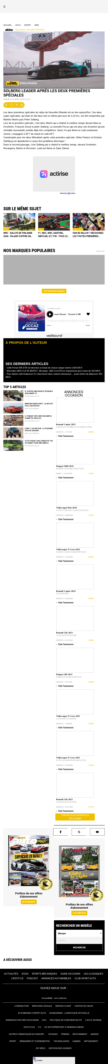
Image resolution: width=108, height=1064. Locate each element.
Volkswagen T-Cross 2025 (68, 716)
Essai (25, 974)
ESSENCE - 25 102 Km (64, 557)
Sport (27, 25)
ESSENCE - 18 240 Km (64, 599)
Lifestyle (17, 978)
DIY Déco (40, 1048)
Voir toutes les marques (54, 291)
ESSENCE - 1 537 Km (64, 432)
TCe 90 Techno (62, 594)
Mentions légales (42, 1006)
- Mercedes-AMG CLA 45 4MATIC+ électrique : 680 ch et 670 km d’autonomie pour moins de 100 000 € (52, 371)
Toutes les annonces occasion (75, 817)
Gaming (77, 1041)
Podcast (32, 978)
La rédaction (21, 1006)
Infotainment (80, 1034)
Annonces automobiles (56, 978)
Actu (18, 25)
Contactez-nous (84, 1006)
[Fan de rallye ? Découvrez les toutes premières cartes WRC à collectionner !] (89, 222)
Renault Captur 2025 (66, 424)
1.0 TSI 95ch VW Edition (66, 719)
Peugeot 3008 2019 (65, 466)
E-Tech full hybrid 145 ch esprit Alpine (74, 427)
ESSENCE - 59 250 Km (64, 765)
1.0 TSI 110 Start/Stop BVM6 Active (71, 760)
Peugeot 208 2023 (64, 674)
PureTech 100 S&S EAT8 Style (68, 677)
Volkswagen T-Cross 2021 (68, 758)
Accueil (7, 25)
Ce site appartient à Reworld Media (64, 1027)
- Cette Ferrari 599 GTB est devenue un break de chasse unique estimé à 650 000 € (43, 368)
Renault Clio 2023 (64, 633)
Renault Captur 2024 (66, 591)
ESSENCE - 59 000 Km (64, 515)
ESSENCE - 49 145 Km (64, 640)
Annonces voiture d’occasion (22, 1020)
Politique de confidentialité (66, 1020)
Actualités (11, 974)
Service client (63, 1006)
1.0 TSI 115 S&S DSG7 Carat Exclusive (72, 510)
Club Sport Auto (85, 978)
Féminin (65, 1034)
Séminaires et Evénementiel (35, 1041)
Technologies (61, 1041)
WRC (36, 25)
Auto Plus (29, 1027)
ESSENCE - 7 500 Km (64, 724)
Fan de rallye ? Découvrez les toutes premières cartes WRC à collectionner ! (88, 234)
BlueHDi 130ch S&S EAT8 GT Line (70, 469)
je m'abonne (28, 902)
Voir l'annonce (65, 435)
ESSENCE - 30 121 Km (64, 807)
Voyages (53, 1034)
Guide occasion (70, 974)
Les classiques (93, 974)
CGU (44, 1020)
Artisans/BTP (91, 1041)
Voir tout (100, 251)
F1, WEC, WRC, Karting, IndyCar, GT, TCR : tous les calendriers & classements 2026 (53, 234)
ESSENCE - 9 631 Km (64, 682)
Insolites (78, 229)
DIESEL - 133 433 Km (64, 474)
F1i (39, 1027)
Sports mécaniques (44, 974)
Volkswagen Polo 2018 (66, 508)
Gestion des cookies (60, 1048)
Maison (94, 1034)
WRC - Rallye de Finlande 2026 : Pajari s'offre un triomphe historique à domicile (17, 234)
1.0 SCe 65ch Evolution (66, 635)
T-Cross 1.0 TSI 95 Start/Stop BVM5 (71, 552)
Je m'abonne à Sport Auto (32, 1013)
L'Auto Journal (93, 1020)
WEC (41, 229)
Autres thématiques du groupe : (27, 1034)
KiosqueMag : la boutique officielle (69, 1013)
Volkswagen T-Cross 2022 (68, 549)
